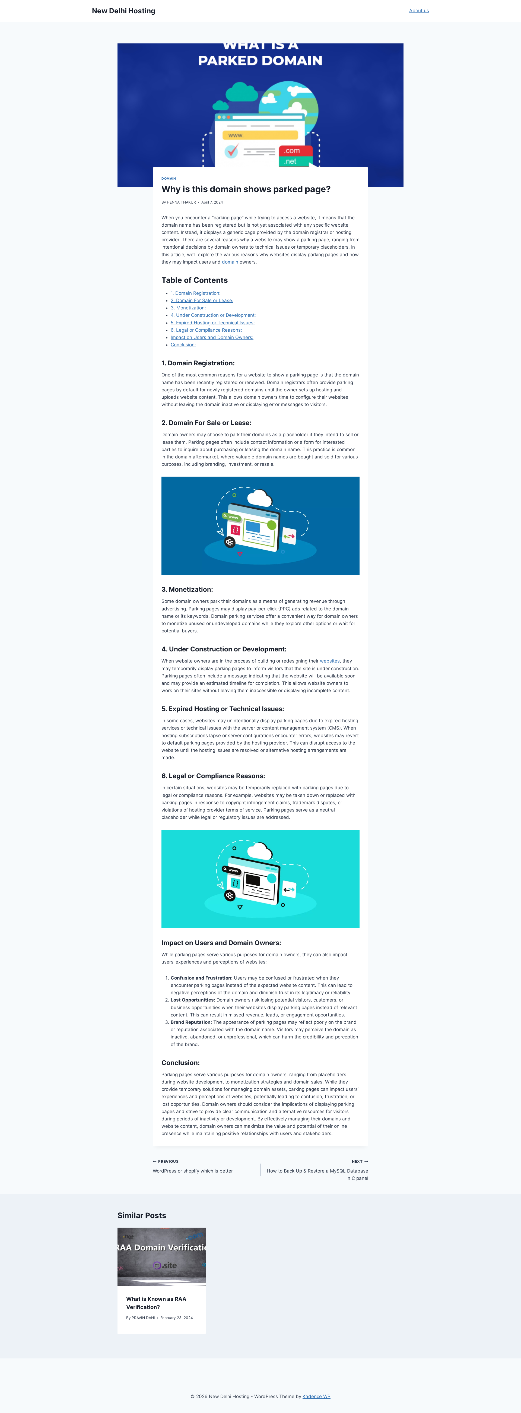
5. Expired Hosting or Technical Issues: (213, 322)
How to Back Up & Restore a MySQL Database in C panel (317, 1170)
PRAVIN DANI (143, 1318)
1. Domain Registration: (196, 293)
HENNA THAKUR (181, 202)
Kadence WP (317, 1396)
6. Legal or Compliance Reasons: (206, 330)
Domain (168, 178)
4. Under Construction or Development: (213, 315)
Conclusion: (183, 344)
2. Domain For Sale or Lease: (202, 300)
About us (419, 10)
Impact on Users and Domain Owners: (212, 337)
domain (231, 262)
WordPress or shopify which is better (193, 1166)
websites (330, 661)
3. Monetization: (188, 308)
